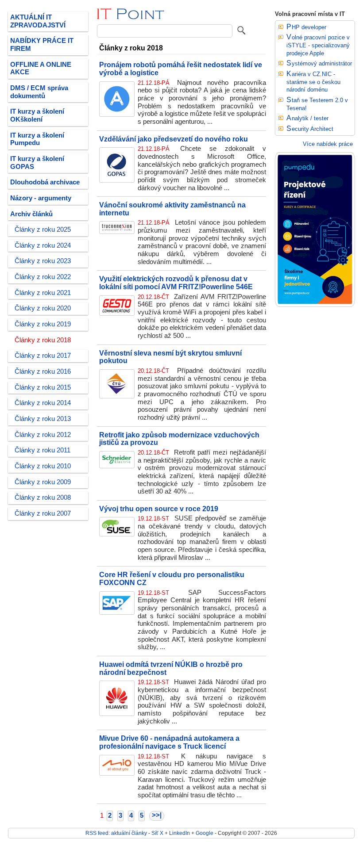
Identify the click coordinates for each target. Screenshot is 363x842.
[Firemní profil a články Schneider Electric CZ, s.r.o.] (117, 466)
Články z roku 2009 (43, 482)
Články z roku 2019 (43, 324)
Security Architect (309, 129)
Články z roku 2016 (43, 371)
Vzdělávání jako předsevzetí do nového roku (173, 139)
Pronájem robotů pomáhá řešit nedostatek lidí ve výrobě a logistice (180, 69)
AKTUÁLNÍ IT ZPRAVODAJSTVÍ (38, 21)
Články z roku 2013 (43, 418)
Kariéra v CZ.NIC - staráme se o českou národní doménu (313, 82)
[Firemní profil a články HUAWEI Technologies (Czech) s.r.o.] (117, 713)
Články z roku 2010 (43, 466)
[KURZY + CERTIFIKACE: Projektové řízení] (315, 305)
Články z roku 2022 (43, 276)
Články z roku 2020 (43, 308)
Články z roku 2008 (43, 497)
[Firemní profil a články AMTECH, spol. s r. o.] (117, 114)
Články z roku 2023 (43, 260)
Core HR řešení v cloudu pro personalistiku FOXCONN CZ (171, 578)
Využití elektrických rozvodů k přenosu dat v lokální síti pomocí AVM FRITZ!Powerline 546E (176, 283)
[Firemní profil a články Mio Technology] (117, 773)
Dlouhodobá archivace (45, 182)
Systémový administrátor (319, 63)
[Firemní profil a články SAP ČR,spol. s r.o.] (117, 612)
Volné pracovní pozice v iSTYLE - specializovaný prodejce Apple (318, 45)
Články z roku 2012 (43, 434)
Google (204, 833)
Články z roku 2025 (43, 229)
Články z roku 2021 (43, 292)
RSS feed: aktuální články (116, 833)
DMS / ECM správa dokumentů (39, 92)
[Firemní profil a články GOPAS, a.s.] (117, 180)
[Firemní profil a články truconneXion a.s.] (117, 231)
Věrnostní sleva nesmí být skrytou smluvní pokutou (170, 357)
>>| (157, 815)
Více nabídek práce (328, 144)
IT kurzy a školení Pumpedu (37, 139)
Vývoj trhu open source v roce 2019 (158, 509)
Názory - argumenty (40, 198)
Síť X (157, 833)
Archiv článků (31, 214)
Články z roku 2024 (43, 245)
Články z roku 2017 (43, 355)
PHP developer (306, 27)
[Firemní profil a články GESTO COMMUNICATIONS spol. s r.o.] (117, 313)
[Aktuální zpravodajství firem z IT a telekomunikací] (131, 17)
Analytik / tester (307, 118)
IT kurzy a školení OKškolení (37, 115)
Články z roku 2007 (43, 513)
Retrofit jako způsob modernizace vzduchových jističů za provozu (179, 439)
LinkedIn (179, 833)
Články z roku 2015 (43, 387)
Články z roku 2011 (42, 450)
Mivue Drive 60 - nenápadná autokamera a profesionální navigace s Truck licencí (169, 742)
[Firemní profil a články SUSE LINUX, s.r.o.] (117, 534)
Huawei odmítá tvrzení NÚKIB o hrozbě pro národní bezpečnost (171, 668)
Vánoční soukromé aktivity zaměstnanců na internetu (172, 209)
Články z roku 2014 (43, 402)
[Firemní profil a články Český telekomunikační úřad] (117, 396)
